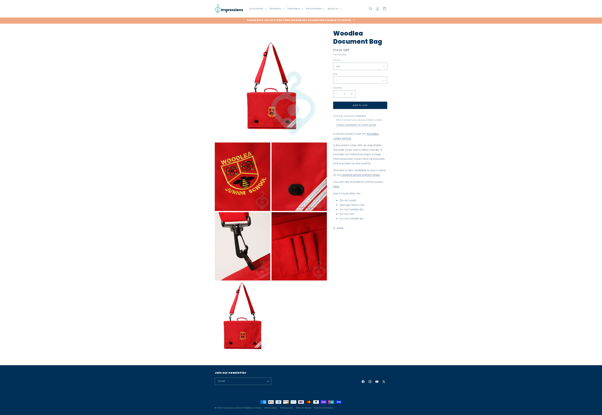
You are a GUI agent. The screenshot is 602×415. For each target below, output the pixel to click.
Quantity (337, 87)
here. (336, 186)
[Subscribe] (267, 381)
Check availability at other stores (356, 124)
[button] (257, 8)
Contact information (323, 407)
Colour (336, 60)
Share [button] (340, 228)
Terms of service (303, 407)
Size (335, 74)
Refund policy (270, 407)
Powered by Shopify (252, 408)
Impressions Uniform (233, 408)
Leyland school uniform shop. (360, 175)
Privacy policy (286, 407)
